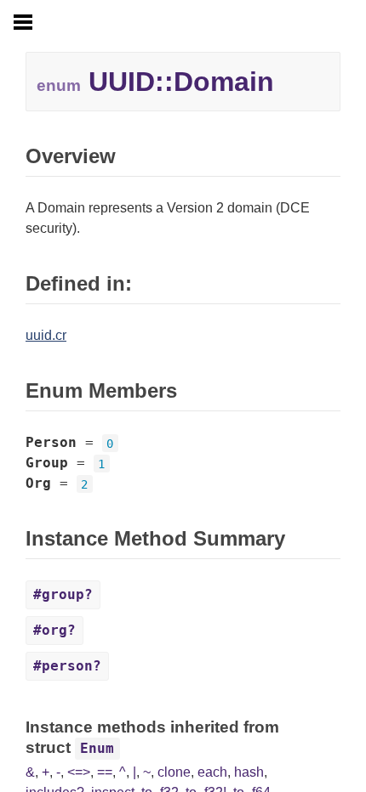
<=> (78, 772)
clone (174, 772)
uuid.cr (46, 335)
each (212, 772)
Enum (97, 748)
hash (249, 772)
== (104, 772)
